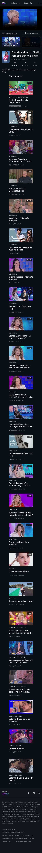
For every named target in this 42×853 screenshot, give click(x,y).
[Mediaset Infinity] (4, 3)
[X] (39, 793)
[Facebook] (29, 793)
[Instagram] (34, 793)
